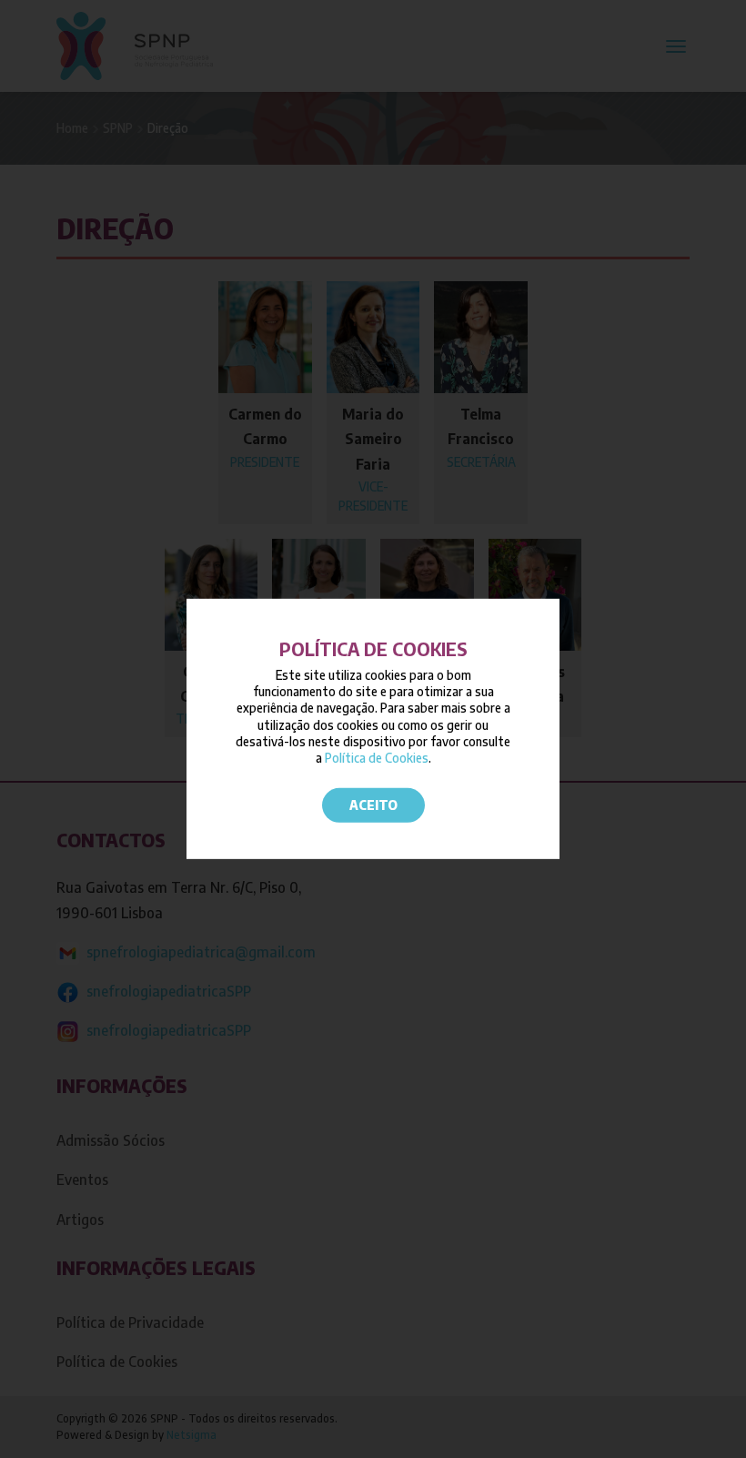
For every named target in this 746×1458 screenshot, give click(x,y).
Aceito (373, 805)
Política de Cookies (376, 757)
